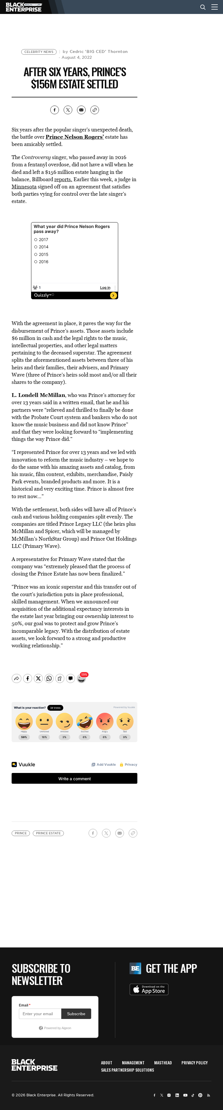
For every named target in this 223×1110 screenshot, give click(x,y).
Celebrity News (38, 52)
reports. (63, 179)
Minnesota (24, 186)
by (95, 51)
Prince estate (48, 833)
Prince (21, 833)
